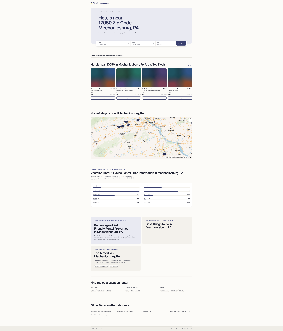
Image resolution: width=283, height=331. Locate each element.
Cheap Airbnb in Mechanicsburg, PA (99, 315)
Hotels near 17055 (147, 311)
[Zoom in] (190, 119)
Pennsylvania (112, 11)
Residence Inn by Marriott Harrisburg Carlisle (153, 90)
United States (105, 11)
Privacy (172, 328)
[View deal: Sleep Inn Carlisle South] (103, 77)
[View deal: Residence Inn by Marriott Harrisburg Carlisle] (154, 77)
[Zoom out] (190, 121)
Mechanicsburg (120, 11)
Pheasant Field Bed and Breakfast (124, 90)
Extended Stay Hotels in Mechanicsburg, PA (179, 311)
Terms (177, 328)
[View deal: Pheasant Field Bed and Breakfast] (128, 77)
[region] (141, 138)
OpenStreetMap (186, 157)
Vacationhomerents (101, 3)
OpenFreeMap (169, 157)
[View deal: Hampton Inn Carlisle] (180, 77)
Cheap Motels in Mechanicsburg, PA (125, 311)
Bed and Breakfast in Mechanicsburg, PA (101, 311)
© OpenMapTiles (175, 157)
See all (189, 65)
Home (99, 11)
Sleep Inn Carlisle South (96, 90)
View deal (102, 98)
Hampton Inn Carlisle (173, 90)
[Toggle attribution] (191, 157)
